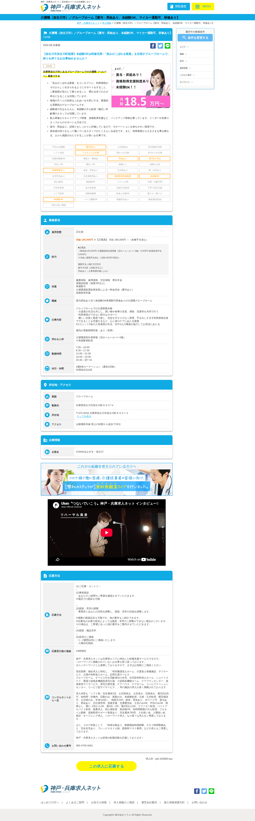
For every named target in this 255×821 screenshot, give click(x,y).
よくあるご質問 (75, 802)
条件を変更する (195, 37)
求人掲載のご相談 (124, 802)
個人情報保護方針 (174, 802)
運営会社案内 (149, 802)
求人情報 (106, 23)
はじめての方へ (50, 802)
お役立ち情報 (99, 802)
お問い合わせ (199, 802)
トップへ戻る (247, 812)
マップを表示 (84, 416)
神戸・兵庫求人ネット (88, 23)
